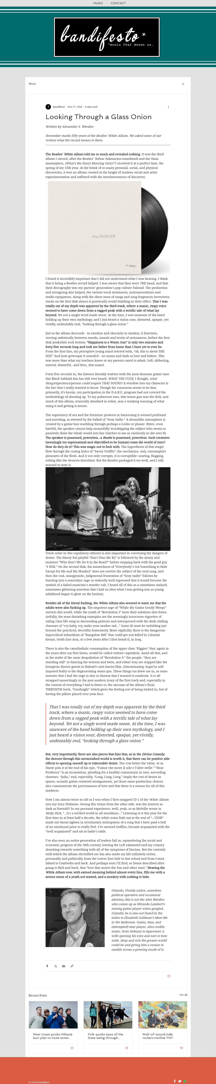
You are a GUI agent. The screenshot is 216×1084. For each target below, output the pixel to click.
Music (32, 83)
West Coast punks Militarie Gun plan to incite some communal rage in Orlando (53, 1036)
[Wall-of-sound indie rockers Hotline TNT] (162, 1014)
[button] (183, 83)
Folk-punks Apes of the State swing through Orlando (105, 1036)
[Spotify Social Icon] (185, 1081)
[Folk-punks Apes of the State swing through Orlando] (108, 1014)
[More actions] (168, 107)
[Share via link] (72, 966)
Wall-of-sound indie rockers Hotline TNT (157, 1036)
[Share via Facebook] (47, 966)
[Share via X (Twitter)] (55, 966)
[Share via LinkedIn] (63, 966)
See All (183, 994)
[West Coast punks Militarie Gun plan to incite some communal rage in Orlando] (53, 1014)
